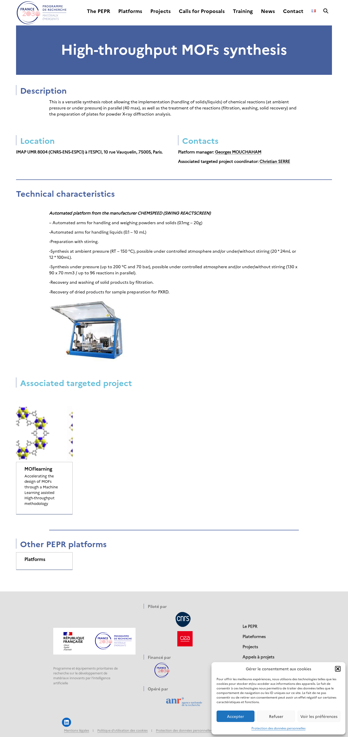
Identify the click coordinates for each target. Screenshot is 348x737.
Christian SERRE (275, 161)
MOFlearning (38, 468)
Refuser (276, 716)
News (268, 11)
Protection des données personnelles (278, 728)
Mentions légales (76, 730)
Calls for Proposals (202, 11)
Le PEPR (250, 626)
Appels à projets (258, 656)
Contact (293, 11)
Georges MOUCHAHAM (238, 151)
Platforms (130, 11)
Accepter (235, 716)
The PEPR (98, 11)
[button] (337, 668)
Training (243, 11)
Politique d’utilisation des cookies (122, 730)
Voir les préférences (319, 716)
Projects (160, 11)
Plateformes (254, 636)
